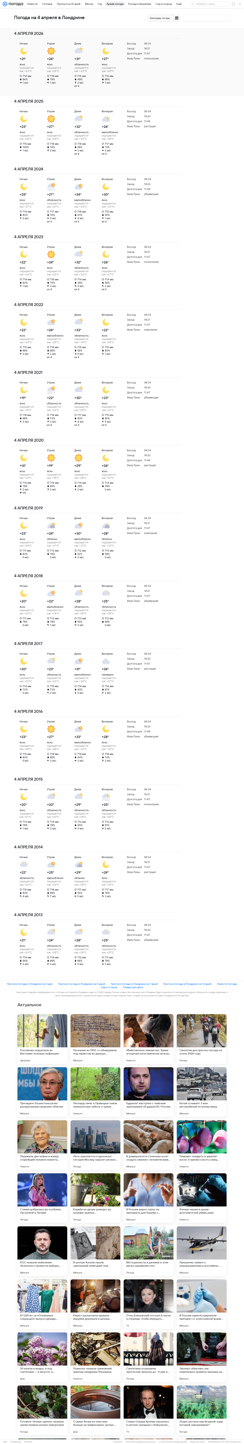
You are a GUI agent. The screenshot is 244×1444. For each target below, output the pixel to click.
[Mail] (5, 4)
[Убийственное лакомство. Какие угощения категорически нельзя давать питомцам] (148, 1039)
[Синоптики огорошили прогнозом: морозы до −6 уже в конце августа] (148, 1357)
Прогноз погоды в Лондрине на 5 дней (81, 983)
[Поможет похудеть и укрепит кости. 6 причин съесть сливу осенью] (202, 1145)
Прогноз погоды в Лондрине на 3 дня (29, 983)
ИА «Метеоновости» (231, 1442)
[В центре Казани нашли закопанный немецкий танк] (95, 1251)
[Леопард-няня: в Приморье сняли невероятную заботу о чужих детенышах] (95, 1092)
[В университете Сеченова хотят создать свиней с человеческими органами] (148, 1145)
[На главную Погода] (15, 4)
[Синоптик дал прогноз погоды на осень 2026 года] (202, 1039)
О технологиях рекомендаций (173, 1442)
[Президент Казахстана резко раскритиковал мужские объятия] (42, 1092)
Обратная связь (197, 1442)
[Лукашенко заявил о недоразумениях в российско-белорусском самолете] (202, 1251)
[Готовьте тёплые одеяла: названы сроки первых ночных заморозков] (42, 1410)
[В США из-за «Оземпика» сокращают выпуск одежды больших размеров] (42, 1304)
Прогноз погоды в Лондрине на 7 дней (134, 983)
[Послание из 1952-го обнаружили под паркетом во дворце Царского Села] (95, 1039)
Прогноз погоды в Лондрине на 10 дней (187, 983)
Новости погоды (227, 983)
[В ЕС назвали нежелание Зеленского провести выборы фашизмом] (42, 1251)
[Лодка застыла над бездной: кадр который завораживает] (202, 1410)
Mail (5, 1442)
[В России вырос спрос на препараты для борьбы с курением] (148, 1198)
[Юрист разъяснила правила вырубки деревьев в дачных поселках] (95, 1304)
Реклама (28, 1442)
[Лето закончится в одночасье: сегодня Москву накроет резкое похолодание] (95, 1145)
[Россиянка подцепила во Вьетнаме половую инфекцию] (42, 1039)
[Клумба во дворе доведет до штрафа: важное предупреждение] (95, 1198)
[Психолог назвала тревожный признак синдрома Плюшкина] (95, 1357)
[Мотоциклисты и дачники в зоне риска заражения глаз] (148, 1251)
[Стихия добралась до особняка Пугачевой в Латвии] (42, 1198)
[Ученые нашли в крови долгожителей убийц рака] (202, 1198)
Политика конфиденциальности (141, 1442)
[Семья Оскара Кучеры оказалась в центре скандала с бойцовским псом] (148, 1410)
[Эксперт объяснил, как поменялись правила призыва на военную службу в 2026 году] (202, 1357)
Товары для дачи (133, 987)
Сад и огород (109, 987)
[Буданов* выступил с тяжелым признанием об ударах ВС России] (148, 1092)
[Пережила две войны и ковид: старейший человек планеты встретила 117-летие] (42, 1145)
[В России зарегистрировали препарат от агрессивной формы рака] (202, 1304)
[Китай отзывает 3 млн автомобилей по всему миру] (202, 1092)
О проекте (118, 1442)
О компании (15, 1442)
